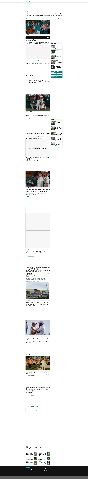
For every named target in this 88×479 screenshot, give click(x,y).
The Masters (33, 44)
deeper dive (32, 395)
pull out (33, 41)
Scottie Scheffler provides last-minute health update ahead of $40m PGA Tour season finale (58, 52)
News (56, 55)
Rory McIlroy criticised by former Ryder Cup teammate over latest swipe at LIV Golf (29, 463)
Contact (45, 468)
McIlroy (27, 41)
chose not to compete (31, 256)
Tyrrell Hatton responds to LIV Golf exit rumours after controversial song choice (58, 133)
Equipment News (57, 126)
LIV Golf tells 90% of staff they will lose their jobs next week (58, 67)
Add (48, 37)
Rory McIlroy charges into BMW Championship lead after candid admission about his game (42, 463)
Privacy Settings (46, 470)
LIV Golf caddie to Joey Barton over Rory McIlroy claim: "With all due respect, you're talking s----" (31, 410)
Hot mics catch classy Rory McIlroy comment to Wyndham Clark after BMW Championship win (29, 454)
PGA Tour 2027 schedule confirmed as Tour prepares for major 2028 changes (58, 144)
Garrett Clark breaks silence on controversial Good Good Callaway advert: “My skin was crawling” (58, 57)
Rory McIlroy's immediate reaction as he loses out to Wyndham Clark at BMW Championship (42, 454)
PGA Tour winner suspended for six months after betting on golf (58, 123)
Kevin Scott (36, 82)
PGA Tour (27, 452)
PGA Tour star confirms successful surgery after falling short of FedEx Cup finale (58, 62)
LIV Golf (27, 461)
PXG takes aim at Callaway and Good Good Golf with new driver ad (58, 128)
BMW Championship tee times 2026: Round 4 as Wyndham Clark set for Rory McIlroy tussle (29, 459)
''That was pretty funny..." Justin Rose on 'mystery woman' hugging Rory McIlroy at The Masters (44, 410)
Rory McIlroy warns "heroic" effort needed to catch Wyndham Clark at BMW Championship (42, 459)
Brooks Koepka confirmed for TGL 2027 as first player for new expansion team (58, 138)
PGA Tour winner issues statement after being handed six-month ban (58, 47)
